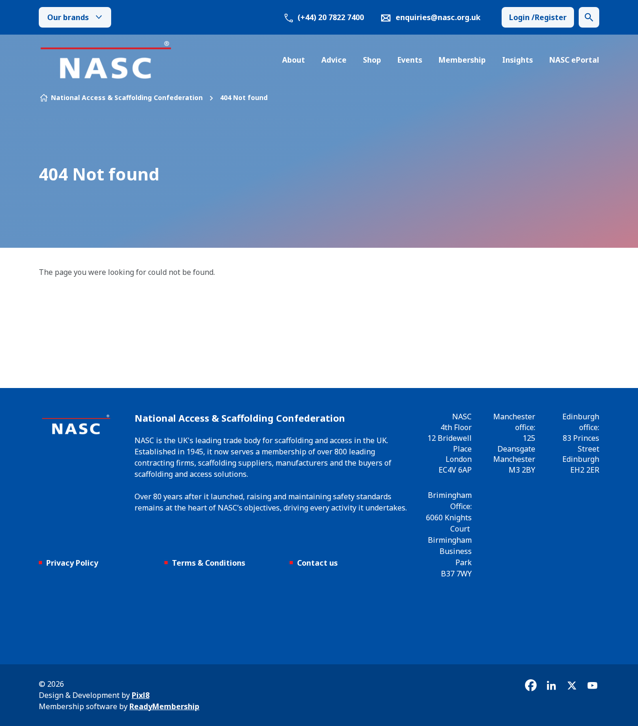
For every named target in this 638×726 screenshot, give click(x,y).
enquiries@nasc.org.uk (438, 17)
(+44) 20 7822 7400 (330, 17)
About (293, 60)
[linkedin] (551, 685)
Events (409, 60)
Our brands (68, 17)
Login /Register (538, 17)
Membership (462, 60)
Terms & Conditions (208, 563)
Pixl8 (140, 695)
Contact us (317, 563)
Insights (517, 60)
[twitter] (572, 685)
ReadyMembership (164, 706)
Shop (372, 60)
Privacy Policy (72, 563)
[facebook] (531, 685)
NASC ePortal (574, 60)
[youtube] (592, 685)
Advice (334, 60)
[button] (589, 17)
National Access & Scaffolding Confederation (127, 97)
